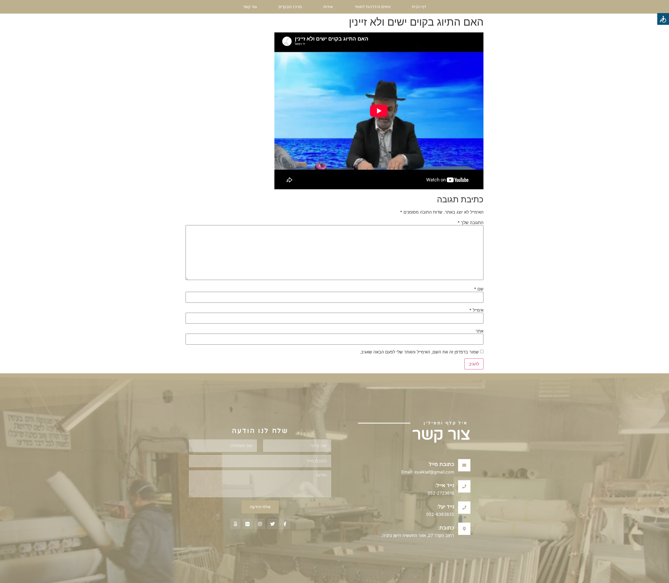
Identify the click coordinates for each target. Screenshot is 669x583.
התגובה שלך (470, 222)
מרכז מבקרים (290, 6)
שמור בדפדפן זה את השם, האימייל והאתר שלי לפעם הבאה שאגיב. (419, 352)
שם (478, 289)
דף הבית (419, 6)
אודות (328, 6)
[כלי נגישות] (663, 19)
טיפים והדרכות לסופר (372, 6)
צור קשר (250, 6)
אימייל (476, 310)
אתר (479, 331)
